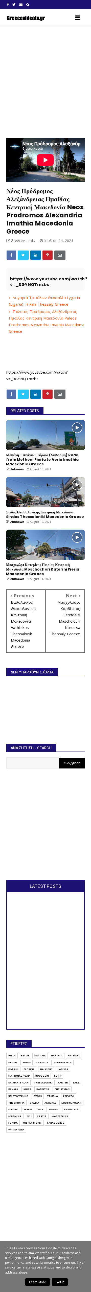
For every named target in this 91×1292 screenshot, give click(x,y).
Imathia (56, 1055)
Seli (29, 1116)
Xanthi (63, 1082)
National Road (19, 1075)
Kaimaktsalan (18, 1082)
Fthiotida (71, 1109)
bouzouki (42, 1075)
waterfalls (60, 1116)
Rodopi (13, 1109)
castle (41, 1116)
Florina (29, 1069)
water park (16, 1129)
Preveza (68, 1096)
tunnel (54, 1109)
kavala (13, 1089)
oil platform (32, 1122)
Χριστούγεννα (18, 1096)
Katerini (74, 1055)
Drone (12, 1062)
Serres (28, 1109)
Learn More (37, 1282)
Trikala (52, 1096)
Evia (40, 1109)
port (57, 1075)
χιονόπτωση (62, 1062)
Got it (60, 1282)
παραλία (40, 1055)
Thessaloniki (43, 1082)
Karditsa (42, 1089)
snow (26, 1062)
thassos (42, 1062)
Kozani (13, 1069)
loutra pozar (71, 1102)
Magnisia (14, 1116)
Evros (38, 1096)
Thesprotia (16, 1102)
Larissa (63, 1069)
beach (25, 1055)
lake (76, 1082)
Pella (12, 1055)
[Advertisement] (45, 81)
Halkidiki (46, 1069)
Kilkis (27, 1089)
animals (50, 1102)
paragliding (55, 1122)
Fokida (13, 1122)
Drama (34, 1102)
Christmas (62, 1089)
